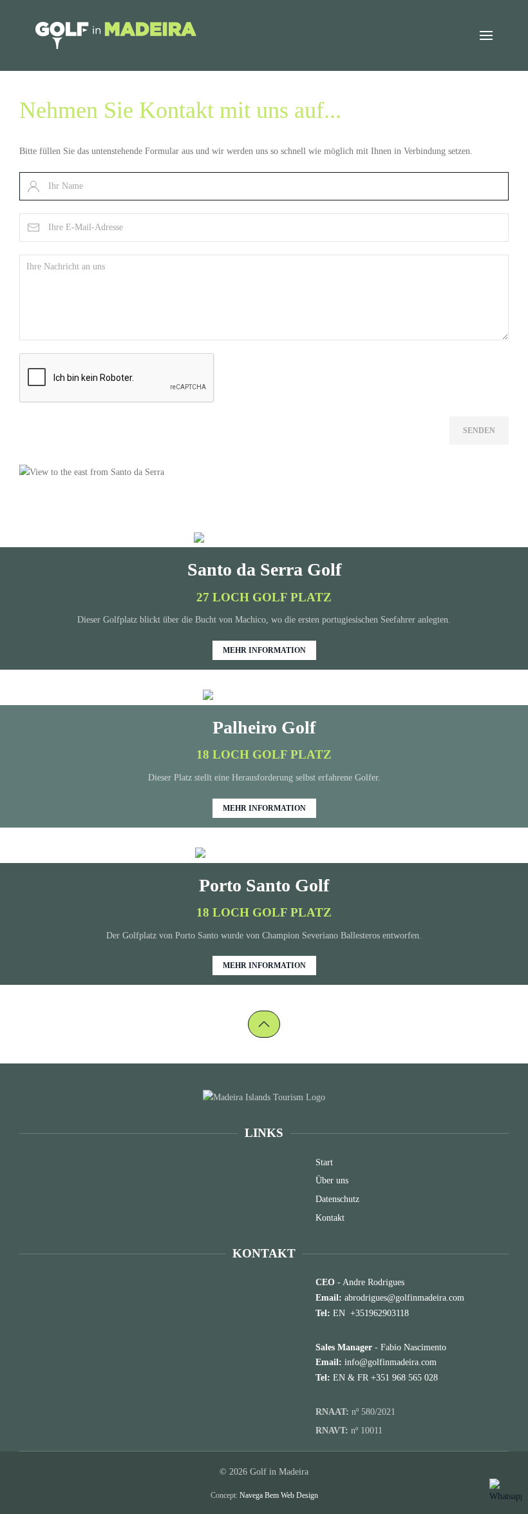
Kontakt (330, 1218)
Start (324, 1162)
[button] (486, 35)
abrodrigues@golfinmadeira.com (404, 1298)
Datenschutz (337, 1199)
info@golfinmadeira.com (390, 1362)
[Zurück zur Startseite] (115, 35)
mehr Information (264, 650)
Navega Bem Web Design (279, 1495)
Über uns (332, 1180)
